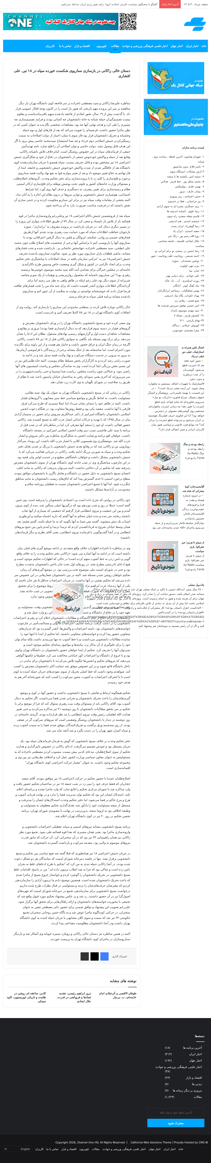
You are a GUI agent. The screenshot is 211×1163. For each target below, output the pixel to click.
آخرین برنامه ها (192, 1047)
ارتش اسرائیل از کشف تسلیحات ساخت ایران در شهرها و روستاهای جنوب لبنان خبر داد (107, 4)
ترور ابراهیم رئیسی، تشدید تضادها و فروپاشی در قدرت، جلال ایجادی (74, 997)
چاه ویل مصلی (196, 584)
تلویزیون (101, 46)
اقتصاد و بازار (82, 46)
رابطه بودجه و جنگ (193, 444)
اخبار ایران (192, 46)
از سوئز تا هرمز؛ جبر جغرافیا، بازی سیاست (193, 547)
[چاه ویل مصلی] (68, 613)
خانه (203, 46)
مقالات (115, 46)
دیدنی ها (197, 1084)
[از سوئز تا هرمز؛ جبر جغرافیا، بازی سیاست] (162, 571)
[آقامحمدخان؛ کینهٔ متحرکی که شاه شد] (162, 515)
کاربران (50, 46)
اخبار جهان (177, 46)
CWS (202, 1142)
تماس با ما (65, 46)
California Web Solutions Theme (151, 1142)
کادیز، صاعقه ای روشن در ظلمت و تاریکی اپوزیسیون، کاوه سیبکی (26, 997)
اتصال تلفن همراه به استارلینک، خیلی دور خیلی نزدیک (193, 352)
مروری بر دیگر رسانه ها (187, 1090)
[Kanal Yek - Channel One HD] (195, 24)
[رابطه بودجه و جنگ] (164, 473)
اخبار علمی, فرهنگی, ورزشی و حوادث (145, 46)
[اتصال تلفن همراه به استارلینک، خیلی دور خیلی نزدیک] (162, 376)
